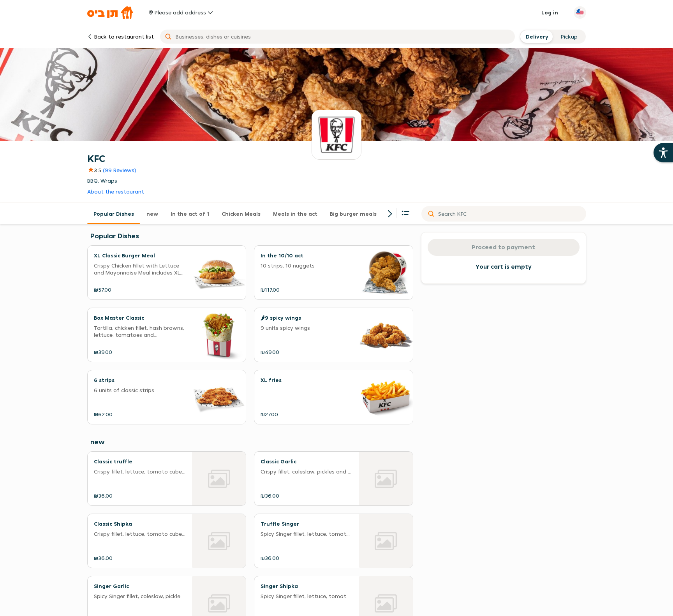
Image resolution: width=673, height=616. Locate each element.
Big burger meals (353, 213)
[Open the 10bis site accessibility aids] (663, 152)
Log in (549, 12)
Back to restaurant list (124, 36)
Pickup (569, 36)
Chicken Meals (241, 213)
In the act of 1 (190, 213)
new (152, 213)
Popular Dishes (113, 213)
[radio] (536, 36)
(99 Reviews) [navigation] (119, 170)
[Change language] (580, 12)
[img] (94, 170)
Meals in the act (295, 213)
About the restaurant (115, 191)
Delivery (536, 36)
